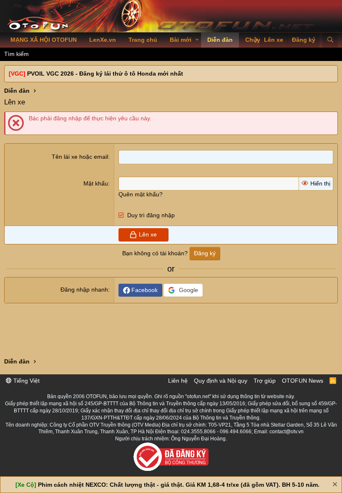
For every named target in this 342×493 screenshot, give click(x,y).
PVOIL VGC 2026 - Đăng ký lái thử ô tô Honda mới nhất (105, 73)
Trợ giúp (265, 380)
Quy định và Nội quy (220, 380)
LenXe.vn (102, 39)
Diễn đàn (220, 39)
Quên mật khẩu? (140, 194)
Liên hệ (178, 380)
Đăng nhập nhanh (84, 289)
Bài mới (180, 39)
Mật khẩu (95, 183)
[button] (197, 40)
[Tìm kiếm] (330, 40)
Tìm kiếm (16, 54)
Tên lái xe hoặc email (80, 156)
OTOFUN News (302, 380)
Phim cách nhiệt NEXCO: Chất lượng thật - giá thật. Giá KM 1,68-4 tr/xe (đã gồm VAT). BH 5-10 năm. (178, 484)
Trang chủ (142, 39)
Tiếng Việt (26, 380)
